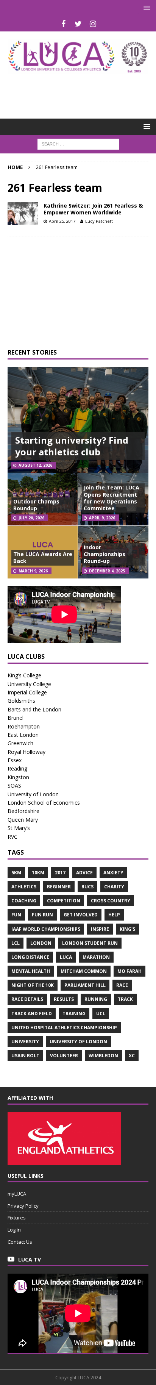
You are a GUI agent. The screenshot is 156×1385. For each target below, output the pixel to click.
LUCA (66, 957)
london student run (90, 943)
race (122, 985)
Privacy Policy (23, 1205)
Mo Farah (129, 971)
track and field (31, 1013)
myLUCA (17, 1193)
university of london (78, 1041)
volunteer (64, 1055)
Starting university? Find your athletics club (71, 446)
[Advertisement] (82, 91)
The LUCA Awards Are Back (42, 557)
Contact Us (20, 1241)
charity (114, 886)
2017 (60, 872)
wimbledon (103, 1055)
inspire (100, 929)
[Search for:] (78, 143)
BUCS (87, 886)
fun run (42, 914)
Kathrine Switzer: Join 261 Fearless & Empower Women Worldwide (93, 209)
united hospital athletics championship (64, 1027)
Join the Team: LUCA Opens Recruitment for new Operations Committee (111, 498)
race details (27, 999)
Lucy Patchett (99, 221)
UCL (100, 1013)
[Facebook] (63, 23)
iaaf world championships (45, 929)
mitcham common (84, 971)
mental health (30, 971)
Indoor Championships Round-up (104, 554)
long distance (30, 957)
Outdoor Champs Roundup (36, 505)
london (40, 943)
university (25, 1041)
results (64, 999)
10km (38, 872)
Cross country (110, 900)
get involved (81, 914)
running (95, 999)
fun (16, 914)
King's (127, 929)
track (125, 999)
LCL (15, 943)
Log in (14, 1229)
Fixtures (17, 1217)
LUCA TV (29, 1259)
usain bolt (25, 1055)
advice (84, 872)
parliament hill (85, 985)
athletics (23, 886)
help (114, 914)
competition (63, 900)
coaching (23, 900)
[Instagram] (93, 23)
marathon (96, 957)
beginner (59, 886)
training (74, 1013)
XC (132, 1055)
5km (16, 872)
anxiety (113, 872)
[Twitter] (78, 23)
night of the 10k (32, 985)
